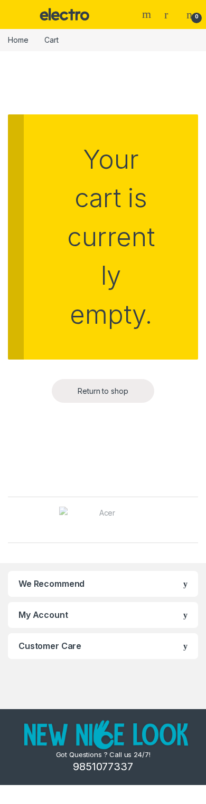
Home (18, 39)
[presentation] (195, 521)
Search (148, 14)
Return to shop (103, 390)
